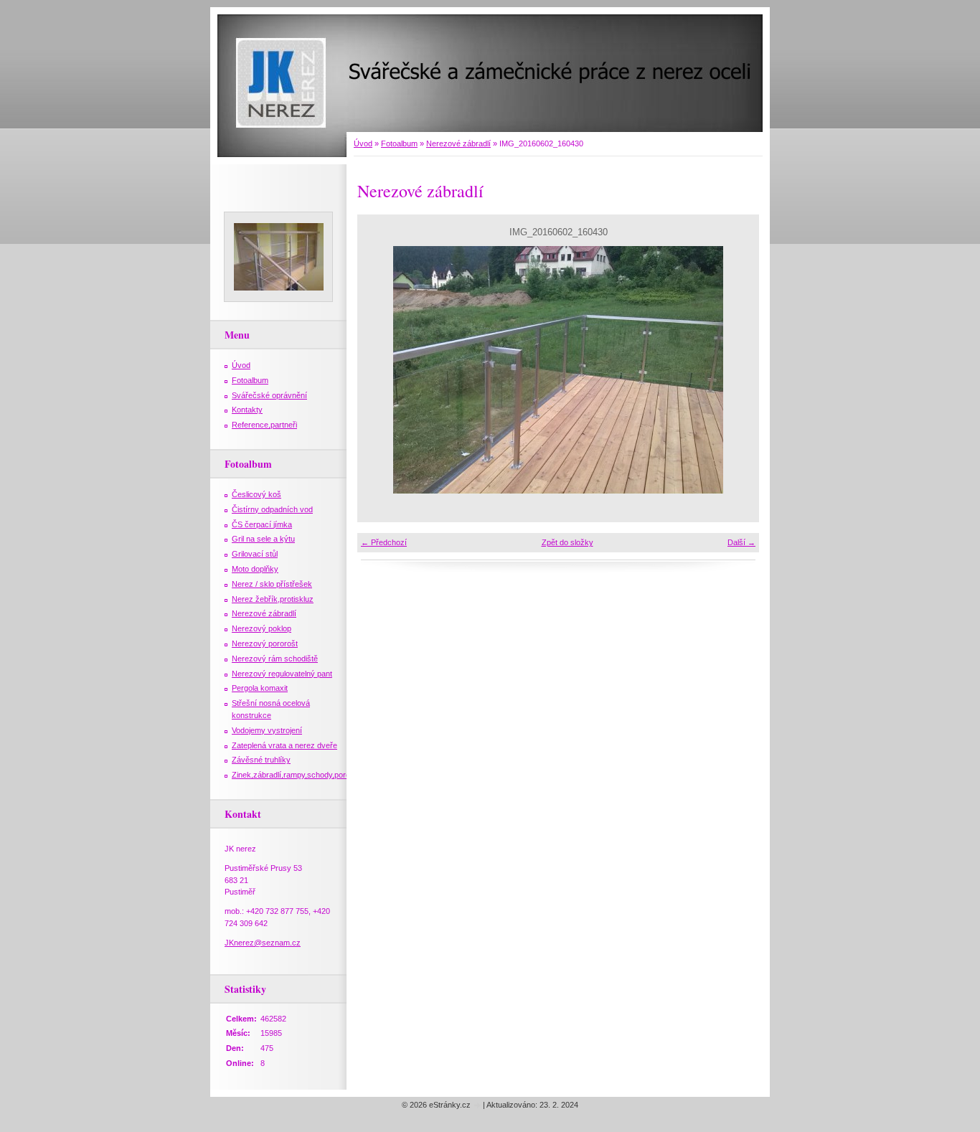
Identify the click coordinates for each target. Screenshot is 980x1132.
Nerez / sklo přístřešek (272, 584)
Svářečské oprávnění (269, 395)
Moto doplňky (255, 569)
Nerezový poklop (261, 628)
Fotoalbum (399, 143)
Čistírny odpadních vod (272, 509)
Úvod (363, 143)
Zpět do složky (567, 542)
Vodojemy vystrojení (267, 730)
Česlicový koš (256, 494)
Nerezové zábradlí (458, 143)
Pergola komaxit (260, 688)
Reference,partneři (264, 424)
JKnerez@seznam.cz (263, 942)
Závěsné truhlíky (261, 759)
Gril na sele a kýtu (263, 538)
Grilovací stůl (255, 554)
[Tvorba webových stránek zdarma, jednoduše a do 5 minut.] (478, 1106)
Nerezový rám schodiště (275, 658)
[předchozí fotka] (380, 370)
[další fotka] (736, 370)
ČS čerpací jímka (262, 524)
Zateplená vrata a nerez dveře (284, 745)
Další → (741, 542)
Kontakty (247, 409)
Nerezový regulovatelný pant (282, 673)
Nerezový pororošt (265, 643)
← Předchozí (384, 542)
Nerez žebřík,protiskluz (273, 599)
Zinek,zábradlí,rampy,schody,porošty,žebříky (310, 774)
